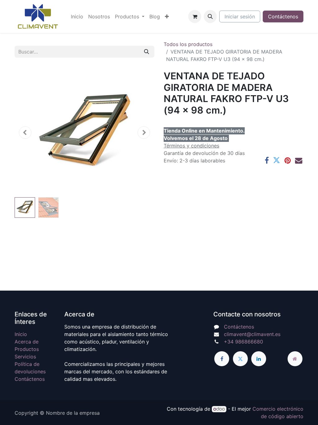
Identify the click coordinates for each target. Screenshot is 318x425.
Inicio (21, 334)
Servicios (25, 356)
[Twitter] (276, 160)
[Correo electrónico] (298, 160)
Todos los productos (188, 44)
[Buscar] (146, 52)
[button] (210, 16)
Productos (27, 349)
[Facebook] (267, 160)
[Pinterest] (287, 160)
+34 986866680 (243, 342)
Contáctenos (283, 16)
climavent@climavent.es (252, 334)
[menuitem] (77, 16)
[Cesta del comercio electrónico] (194, 16)
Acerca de (27, 342)
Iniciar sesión (240, 16)
